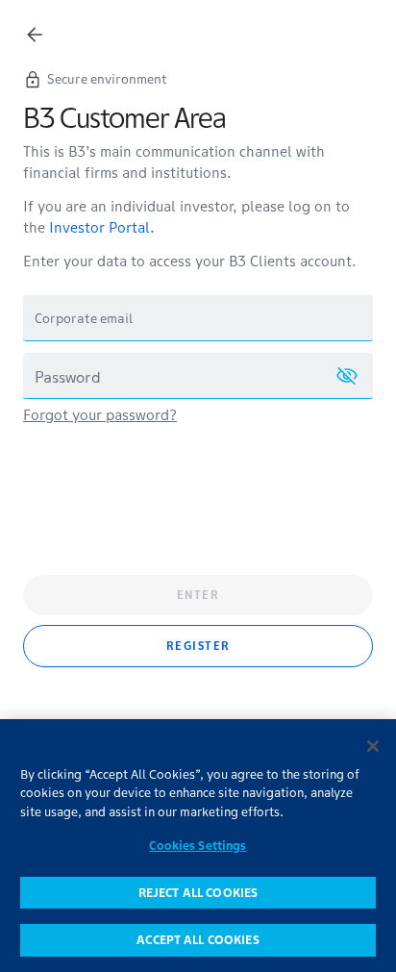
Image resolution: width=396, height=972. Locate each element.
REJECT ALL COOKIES (198, 893)
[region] (198, 845)
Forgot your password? (100, 415)
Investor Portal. (102, 227)
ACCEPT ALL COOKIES (197, 940)
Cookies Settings (197, 845)
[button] (347, 376)
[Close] (373, 746)
